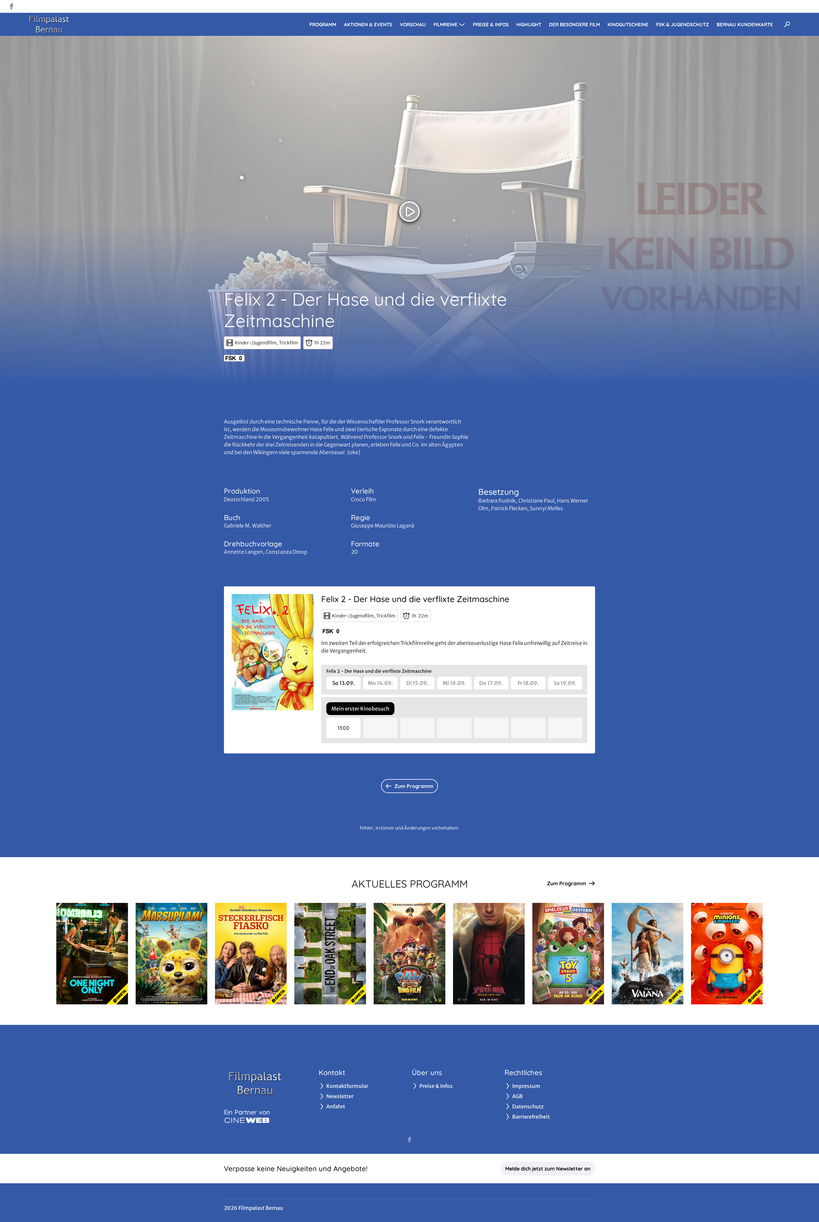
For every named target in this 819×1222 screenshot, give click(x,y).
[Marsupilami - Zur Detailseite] (171, 953)
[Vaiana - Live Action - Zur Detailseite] (647, 953)
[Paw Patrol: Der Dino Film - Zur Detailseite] (409, 953)
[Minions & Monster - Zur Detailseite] (727, 953)
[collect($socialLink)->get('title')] (11, 6)
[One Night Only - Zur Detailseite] (92, 953)
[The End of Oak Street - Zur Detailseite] (330, 953)
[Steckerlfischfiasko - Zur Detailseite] (251, 953)
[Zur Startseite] (70, 24)
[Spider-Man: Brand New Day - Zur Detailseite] (489, 953)
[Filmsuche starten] (787, 24)
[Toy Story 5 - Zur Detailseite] (568, 953)
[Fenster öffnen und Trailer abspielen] (409, 211)
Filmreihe (445, 24)
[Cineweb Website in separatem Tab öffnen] (247, 1120)
